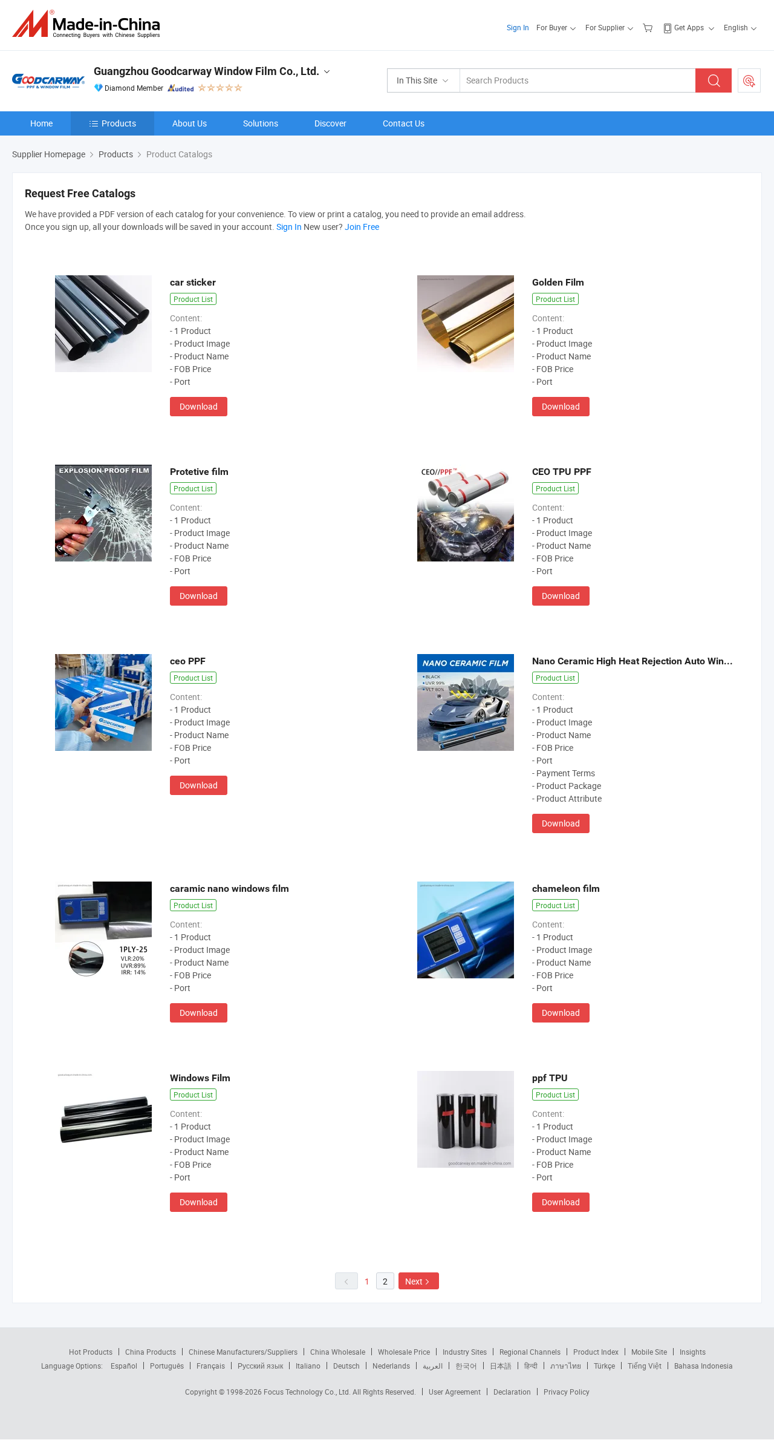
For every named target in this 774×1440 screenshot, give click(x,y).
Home (41, 123)
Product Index (596, 1352)
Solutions (260, 123)
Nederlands (391, 1365)
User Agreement (455, 1391)
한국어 (466, 1365)
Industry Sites (465, 1352)
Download (199, 406)
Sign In (518, 27)
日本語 (501, 1365)
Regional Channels (530, 1352)
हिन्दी (531, 1365)
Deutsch (346, 1365)
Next (414, 1281)
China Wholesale (337, 1352)
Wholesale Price (404, 1352)
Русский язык (260, 1365)
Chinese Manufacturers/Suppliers (243, 1352)
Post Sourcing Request (749, 80)
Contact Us (403, 123)
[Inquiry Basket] (649, 27)
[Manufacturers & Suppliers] (89, 24)
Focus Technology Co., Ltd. (308, 1391)
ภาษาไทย (565, 1365)
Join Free (362, 226)
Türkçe (604, 1365)
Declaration (512, 1391)
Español (124, 1365)
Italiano (308, 1365)
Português (167, 1365)
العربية (433, 1365)
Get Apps (689, 27)
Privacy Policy (567, 1391)
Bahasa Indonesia (703, 1365)
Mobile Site (649, 1352)
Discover (330, 123)
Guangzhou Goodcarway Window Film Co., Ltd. (206, 71)
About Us (189, 123)
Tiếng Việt (645, 1365)
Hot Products (90, 1352)
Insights (693, 1352)
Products (119, 123)
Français (211, 1365)
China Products (150, 1352)
